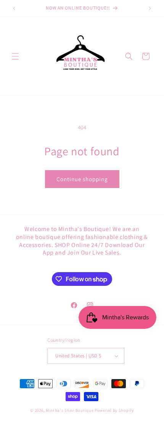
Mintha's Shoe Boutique (69, 410)
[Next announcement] (149, 8)
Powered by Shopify (114, 410)
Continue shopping (82, 179)
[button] (15, 56)
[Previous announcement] (14, 8)
